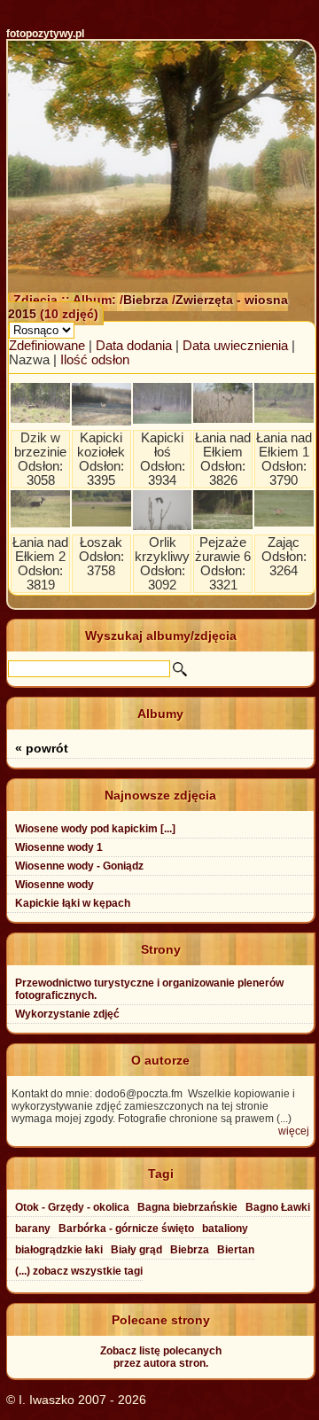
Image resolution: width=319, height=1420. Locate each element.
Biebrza (147, 300)
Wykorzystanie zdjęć (67, 1014)
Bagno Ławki (277, 1207)
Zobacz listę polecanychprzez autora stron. (161, 1357)
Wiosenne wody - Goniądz (79, 866)
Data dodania (134, 346)
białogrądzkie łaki (59, 1250)
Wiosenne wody (54, 884)
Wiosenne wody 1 (59, 847)
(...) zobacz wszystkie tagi (79, 1271)
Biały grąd (136, 1250)
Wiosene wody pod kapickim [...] (95, 829)
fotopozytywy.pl (45, 33)
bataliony (225, 1228)
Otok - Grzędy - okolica (72, 1207)
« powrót (41, 748)
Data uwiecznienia (235, 346)
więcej (293, 1131)
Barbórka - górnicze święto (126, 1228)
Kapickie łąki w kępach (72, 903)
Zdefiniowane (47, 346)
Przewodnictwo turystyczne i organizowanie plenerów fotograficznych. (149, 989)
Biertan (235, 1250)
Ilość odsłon (94, 360)
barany (33, 1228)
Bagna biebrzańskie (187, 1207)
